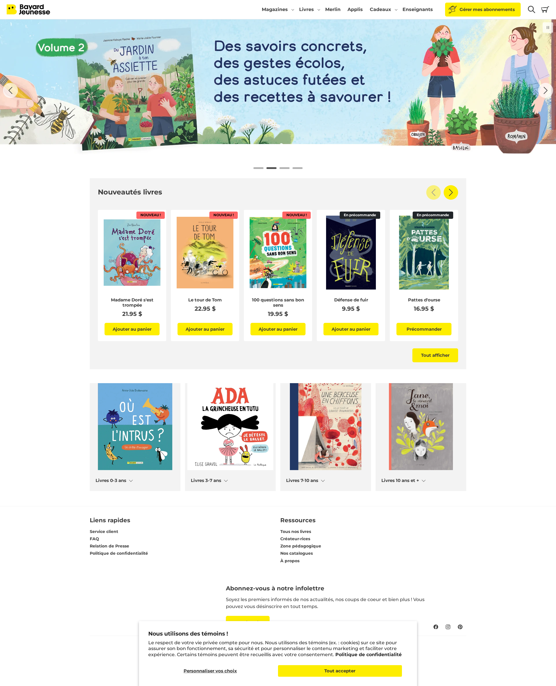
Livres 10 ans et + (400, 480)
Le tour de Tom (205, 300)
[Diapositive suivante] (545, 90)
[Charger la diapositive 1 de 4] (258, 168)
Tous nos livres (295, 531)
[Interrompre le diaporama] (548, 27)
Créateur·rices (295, 538)
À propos (289, 560)
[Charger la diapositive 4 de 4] (297, 168)
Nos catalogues (296, 553)
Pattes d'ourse (424, 300)
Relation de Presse (109, 546)
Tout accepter (339, 671)
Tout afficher (435, 355)
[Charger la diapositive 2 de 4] (271, 168)
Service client (104, 531)
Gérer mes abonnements (487, 9)
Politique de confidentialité (368, 654)
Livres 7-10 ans (302, 480)
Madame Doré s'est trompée (132, 302)
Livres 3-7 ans (206, 480)
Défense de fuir (351, 300)
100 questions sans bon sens (278, 302)
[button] (277, 9)
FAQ (94, 538)
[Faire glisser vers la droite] (451, 192)
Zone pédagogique (300, 546)
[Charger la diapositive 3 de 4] (284, 168)
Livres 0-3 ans (111, 480)
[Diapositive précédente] (10, 90)
